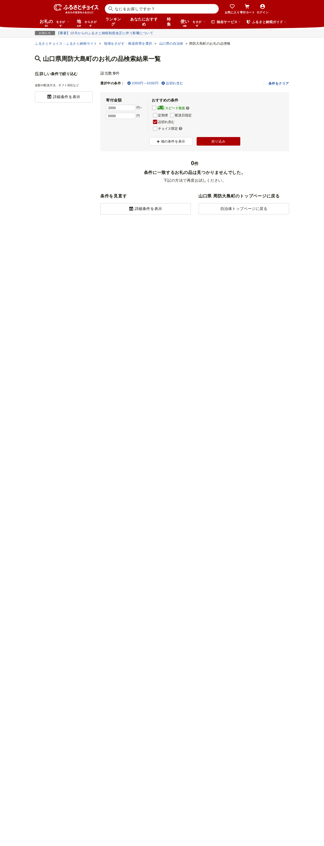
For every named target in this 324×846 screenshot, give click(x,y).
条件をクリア (278, 83)
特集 (169, 21)
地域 (87, 23)
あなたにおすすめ (144, 21)
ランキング (113, 21)
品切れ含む (174, 83)
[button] (187, 108)
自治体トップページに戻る (244, 209)
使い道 (191, 23)
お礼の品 (52, 23)
